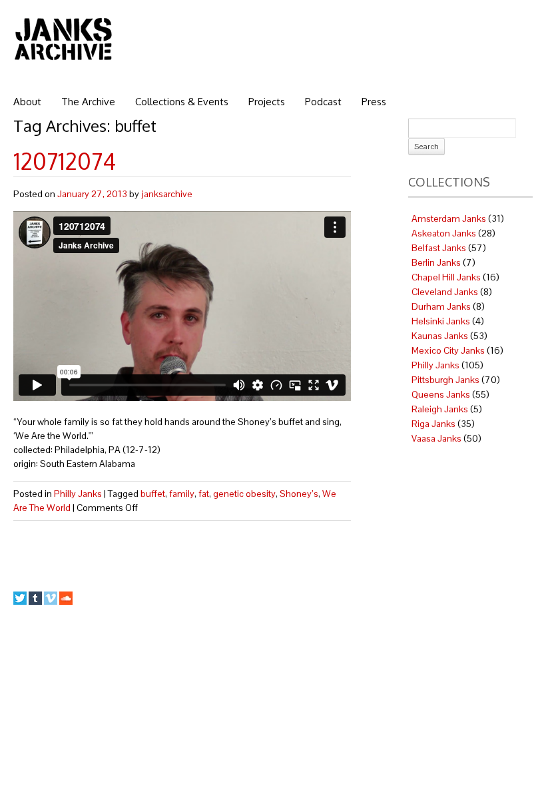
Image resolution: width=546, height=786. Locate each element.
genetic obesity (244, 494)
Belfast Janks (438, 248)
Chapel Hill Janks (446, 277)
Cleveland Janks (444, 292)
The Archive (88, 101)
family (181, 494)
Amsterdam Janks (448, 218)
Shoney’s (299, 494)
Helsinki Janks (440, 321)
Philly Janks (78, 494)
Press (374, 101)
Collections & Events (181, 101)
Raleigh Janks (439, 409)
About (27, 101)
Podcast (323, 101)
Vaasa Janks (436, 438)
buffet (152, 494)
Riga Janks (433, 424)
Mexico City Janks (448, 350)
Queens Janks (440, 394)
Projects (266, 101)
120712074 (64, 161)
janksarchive (166, 194)
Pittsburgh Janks (445, 380)
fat (203, 494)
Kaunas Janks (439, 336)
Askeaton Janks (443, 233)
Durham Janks (441, 306)
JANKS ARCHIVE (63, 39)
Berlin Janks (436, 262)
